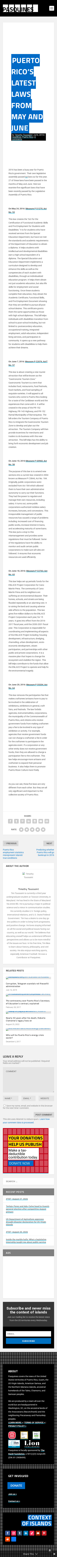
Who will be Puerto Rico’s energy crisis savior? (25, 1036)
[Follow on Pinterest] (44, 1533)
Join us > (12, 1494)
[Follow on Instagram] (13, 1533)
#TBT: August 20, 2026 (17, 1232)
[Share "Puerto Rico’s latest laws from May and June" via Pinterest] (22, 821)
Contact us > (14, 1501)
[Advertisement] (28, 1277)
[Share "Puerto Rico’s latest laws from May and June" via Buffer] (35, 821)
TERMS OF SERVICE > (34, 1422)
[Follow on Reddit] (7, 1539)
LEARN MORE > (15, 1422)
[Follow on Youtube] (38, 1533)
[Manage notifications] (49, 1550)
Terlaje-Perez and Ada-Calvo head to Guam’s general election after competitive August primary (27, 1209)
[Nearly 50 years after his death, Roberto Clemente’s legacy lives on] (28, 1012)
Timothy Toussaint (23, 135)
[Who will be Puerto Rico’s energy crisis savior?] (28, 1029)
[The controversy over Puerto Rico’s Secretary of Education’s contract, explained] (28, 995)
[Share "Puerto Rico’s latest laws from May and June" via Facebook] (10, 821)
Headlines (16, 137)
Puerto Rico (27, 137)
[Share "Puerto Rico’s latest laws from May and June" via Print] (47, 821)
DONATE (16, 1485)
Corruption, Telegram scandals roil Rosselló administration (27, 985)
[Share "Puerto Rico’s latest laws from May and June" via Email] (41, 821)
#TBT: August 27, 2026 (17, 1199)
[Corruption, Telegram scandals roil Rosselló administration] (28, 978)
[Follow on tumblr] (19, 1533)
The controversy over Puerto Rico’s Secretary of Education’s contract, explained (28, 1002)
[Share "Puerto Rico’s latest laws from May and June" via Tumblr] (16, 821)
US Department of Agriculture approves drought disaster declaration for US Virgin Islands (26, 1222)
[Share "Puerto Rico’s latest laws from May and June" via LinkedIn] (29, 821)
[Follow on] (13, 1539)
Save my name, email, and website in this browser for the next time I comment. (28, 1107)
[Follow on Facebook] (7, 1533)
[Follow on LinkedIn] (25, 1533)
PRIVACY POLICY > (17, 1426)
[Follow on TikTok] (31, 1533)
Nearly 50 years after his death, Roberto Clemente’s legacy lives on (25, 1019)
